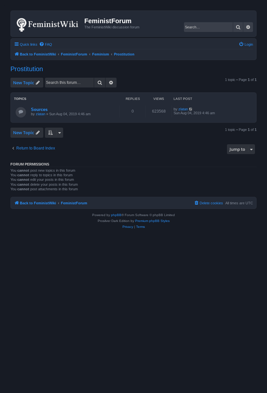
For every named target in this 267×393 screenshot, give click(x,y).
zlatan (40, 114)
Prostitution (26, 68)
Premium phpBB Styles (152, 221)
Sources (39, 109)
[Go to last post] (191, 109)
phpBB (116, 215)
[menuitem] (45, 44)
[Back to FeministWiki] (48, 23)
